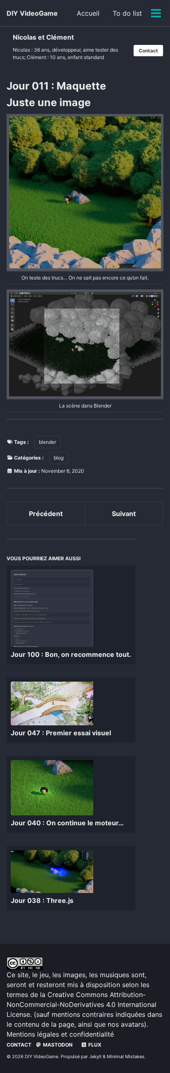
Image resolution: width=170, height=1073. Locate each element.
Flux (94, 1045)
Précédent (46, 513)
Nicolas (21, 50)
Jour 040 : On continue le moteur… (67, 823)
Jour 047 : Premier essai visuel (61, 733)
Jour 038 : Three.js (42, 900)
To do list (127, 13)
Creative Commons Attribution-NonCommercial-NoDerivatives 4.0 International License (81, 1004)
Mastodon (57, 1045)
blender (47, 442)
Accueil (88, 13)
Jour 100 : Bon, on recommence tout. (71, 654)
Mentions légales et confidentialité (60, 1034)
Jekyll (95, 1056)
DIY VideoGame (32, 13)
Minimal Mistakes (125, 1056)
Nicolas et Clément (43, 37)
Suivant (124, 513)
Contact (148, 50)
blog (59, 458)
